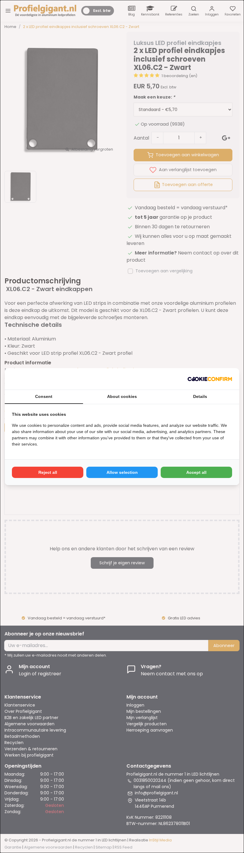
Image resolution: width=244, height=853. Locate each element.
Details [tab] (200, 396)
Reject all (47, 472)
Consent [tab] (43, 396)
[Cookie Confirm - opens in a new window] (209, 378)
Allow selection (122, 472)
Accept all (196, 472)
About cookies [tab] (122, 396)
